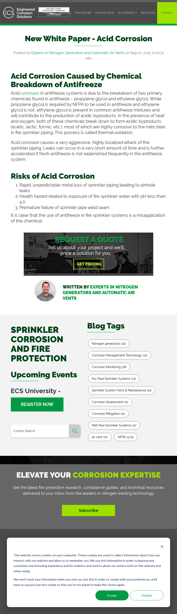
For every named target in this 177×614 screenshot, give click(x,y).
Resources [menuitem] (148, 12)
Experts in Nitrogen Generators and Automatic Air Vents (78, 53)
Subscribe (88, 510)
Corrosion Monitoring (109, 367)
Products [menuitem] (49, 12)
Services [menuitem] (65, 12)
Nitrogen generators (109, 343)
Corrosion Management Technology (119, 355)
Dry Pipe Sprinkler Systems (114, 378)
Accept (112, 595)
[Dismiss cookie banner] (161, 547)
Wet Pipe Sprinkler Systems (114, 425)
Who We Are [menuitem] (83, 12)
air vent (100, 437)
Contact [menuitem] (167, 12)
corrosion (30, 93)
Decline (147, 595)
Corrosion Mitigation (108, 413)
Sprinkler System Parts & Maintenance (121, 390)
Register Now (37, 404)
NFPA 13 (126, 437)
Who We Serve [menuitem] (104, 12)
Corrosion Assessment (110, 402)
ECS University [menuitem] (127, 12)
